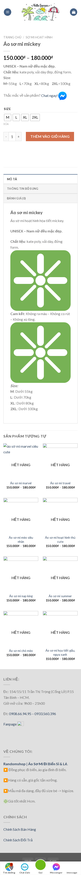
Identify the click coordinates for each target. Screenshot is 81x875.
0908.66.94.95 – (21, 713)
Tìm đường (9, 872)
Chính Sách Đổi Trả (18, 840)
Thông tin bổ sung (22, 188)
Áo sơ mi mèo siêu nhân (21, 539)
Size (7, 109)
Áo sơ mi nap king (21, 596)
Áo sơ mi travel (60, 483)
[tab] (40, 179)
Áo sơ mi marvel (21, 483)
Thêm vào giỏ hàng (50, 136)
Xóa (6, 123)
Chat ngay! (49, 95)
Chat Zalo (24, 872)
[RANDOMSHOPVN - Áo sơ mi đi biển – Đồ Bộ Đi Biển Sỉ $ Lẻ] (40, 12)
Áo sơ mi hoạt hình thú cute (60, 539)
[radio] (7, 117)
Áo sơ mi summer (60, 596)
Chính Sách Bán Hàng (19, 829)
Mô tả (12, 179)
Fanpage (10, 724)
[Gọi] (40, 865)
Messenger (56, 872)
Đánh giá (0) (16, 198)
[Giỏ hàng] (73, 12)
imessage (72, 872)
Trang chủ (12, 37)
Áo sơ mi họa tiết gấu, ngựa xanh (60, 652)
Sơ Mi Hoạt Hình (39, 37)
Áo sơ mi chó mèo (21, 651)
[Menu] (7, 12)
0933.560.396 (45, 713)
